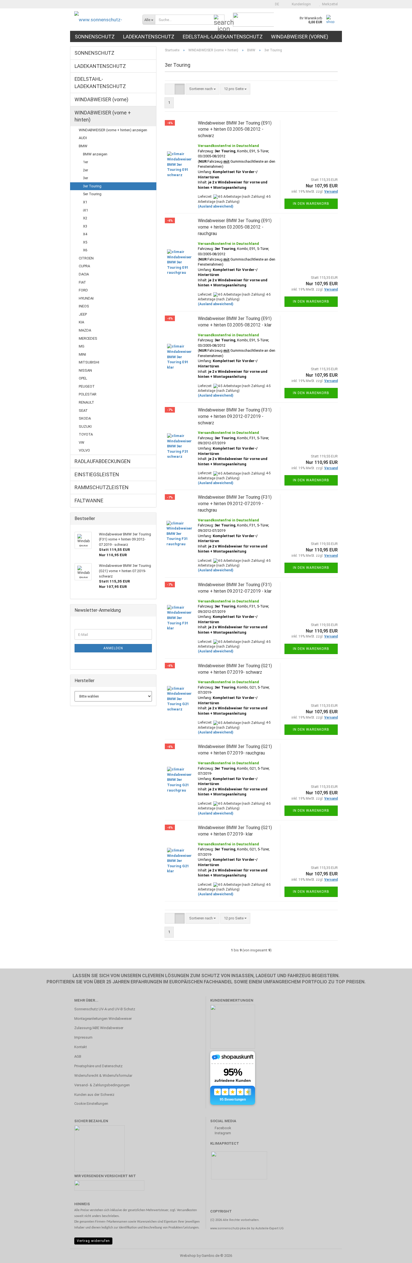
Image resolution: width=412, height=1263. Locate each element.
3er (85, 178)
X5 (85, 242)
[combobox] (202, 89)
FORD (83, 290)
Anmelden (113, 648)
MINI (82, 354)
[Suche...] (219, 20)
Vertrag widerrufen (93, 1241)
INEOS (84, 306)
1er (85, 162)
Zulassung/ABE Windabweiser (98, 1028)
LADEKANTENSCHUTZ (148, 37)
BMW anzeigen (95, 154)
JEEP (83, 314)
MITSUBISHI (89, 362)
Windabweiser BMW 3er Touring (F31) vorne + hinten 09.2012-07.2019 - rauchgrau (235, 503)
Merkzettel (329, 4)
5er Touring (92, 194)
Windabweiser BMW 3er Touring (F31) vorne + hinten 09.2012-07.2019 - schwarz (235, 416)
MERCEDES (88, 338)
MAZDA (85, 330)
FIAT (82, 282)
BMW (83, 146)
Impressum (83, 1037)
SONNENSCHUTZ (95, 37)
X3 (85, 226)
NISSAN (85, 370)
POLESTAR (87, 394)
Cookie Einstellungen (91, 1103)
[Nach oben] (396, 1254)
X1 (85, 202)
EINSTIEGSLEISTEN (97, 474)
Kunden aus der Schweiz (94, 1094)
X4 (85, 234)
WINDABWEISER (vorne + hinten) (103, 116)
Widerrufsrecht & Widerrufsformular (103, 1075)
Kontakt (80, 1047)
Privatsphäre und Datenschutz (98, 1066)
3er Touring (92, 186)
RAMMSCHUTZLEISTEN (102, 487)
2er (85, 170)
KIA (81, 322)
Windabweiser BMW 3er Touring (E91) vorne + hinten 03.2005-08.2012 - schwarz (235, 129)
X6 (85, 250)
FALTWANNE (89, 500)
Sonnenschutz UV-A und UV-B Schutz (104, 1009)
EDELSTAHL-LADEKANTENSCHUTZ (223, 37)
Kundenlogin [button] (300, 4)
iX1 (85, 210)
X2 (85, 218)
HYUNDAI (86, 298)
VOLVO (84, 450)
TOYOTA (86, 434)
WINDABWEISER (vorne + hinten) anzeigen (113, 130)
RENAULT (86, 402)
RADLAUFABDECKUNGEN (103, 461)
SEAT (83, 410)
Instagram (222, 1133)
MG (81, 346)
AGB (77, 1056)
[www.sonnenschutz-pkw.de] (104, 19)
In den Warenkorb (311, 204)
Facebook (222, 1128)
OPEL (83, 378)
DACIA (84, 274)
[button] (275, 4)
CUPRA (84, 266)
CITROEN (86, 258)
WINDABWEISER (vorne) (299, 37)
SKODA (85, 418)
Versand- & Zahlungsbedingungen (102, 1085)
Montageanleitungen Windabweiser (103, 1018)
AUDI (83, 138)
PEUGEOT (87, 386)
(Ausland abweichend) (215, 206)
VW (81, 442)
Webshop (188, 1255)
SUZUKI (85, 426)
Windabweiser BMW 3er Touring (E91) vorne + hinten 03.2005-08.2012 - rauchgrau (235, 227)
